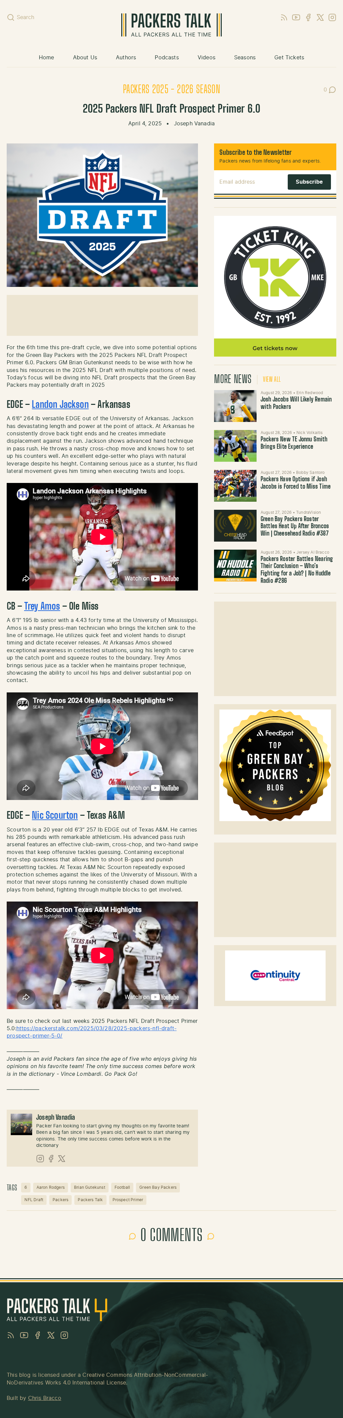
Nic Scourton (55, 816)
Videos (206, 57)
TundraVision (308, 512)
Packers (60, 1200)
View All (272, 379)
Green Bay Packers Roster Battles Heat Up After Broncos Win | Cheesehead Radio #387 (295, 526)
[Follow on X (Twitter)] (62, 1159)
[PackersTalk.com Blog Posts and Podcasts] (171, 25)
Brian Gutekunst (89, 1187)
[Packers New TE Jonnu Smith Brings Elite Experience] (235, 446)
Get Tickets (289, 57)
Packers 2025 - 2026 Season (171, 89)
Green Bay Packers (158, 1187)
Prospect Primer (128, 1200)
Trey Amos (42, 607)
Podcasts (167, 57)
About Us (85, 57)
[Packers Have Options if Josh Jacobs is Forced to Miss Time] (235, 486)
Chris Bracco (44, 1398)
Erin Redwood (309, 393)
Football (122, 1187)
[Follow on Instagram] (40, 1159)
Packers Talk (90, 1200)
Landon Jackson (60, 405)
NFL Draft (33, 1200)
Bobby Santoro (310, 473)
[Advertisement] (275, 649)
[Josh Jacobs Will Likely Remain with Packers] (235, 406)
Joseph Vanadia (194, 123)
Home (46, 57)
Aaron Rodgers (51, 1187)
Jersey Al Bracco (312, 552)
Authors (126, 57)
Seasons (245, 57)
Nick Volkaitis (309, 433)
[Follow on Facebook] (51, 1159)
